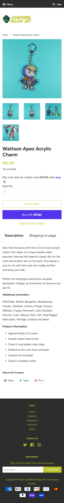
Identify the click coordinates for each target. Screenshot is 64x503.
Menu (9, 4)
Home (5, 35)
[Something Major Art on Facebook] (32, 445)
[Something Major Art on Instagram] (39, 445)
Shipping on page (42, 235)
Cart (59, 4)
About (32, 429)
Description (14, 235)
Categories (32, 420)
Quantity (7, 186)
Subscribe (52, 469)
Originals (32, 416)
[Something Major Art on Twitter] (25, 445)
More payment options (32, 223)
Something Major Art (35, 479)
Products (32, 424)
